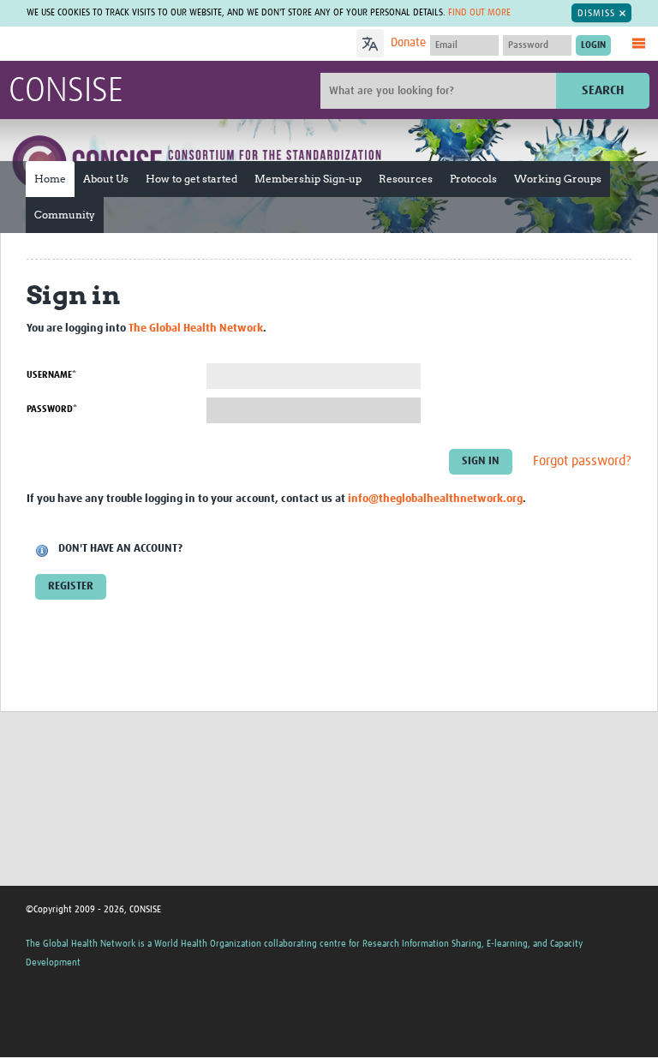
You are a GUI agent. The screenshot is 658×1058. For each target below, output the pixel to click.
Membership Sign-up (308, 178)
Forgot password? (582, 461)
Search (603, 90)
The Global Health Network (136, 45)
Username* (51, 375)
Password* (52, 409)
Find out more (479, 12)
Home (50, 178)
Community (64, 214)
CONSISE (66, 92)
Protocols (473, 178)
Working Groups (557, 178)
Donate (408, 43)
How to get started (191, 178)
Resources (406, 178)
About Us (106, 178)
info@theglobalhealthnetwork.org (435, 499)
